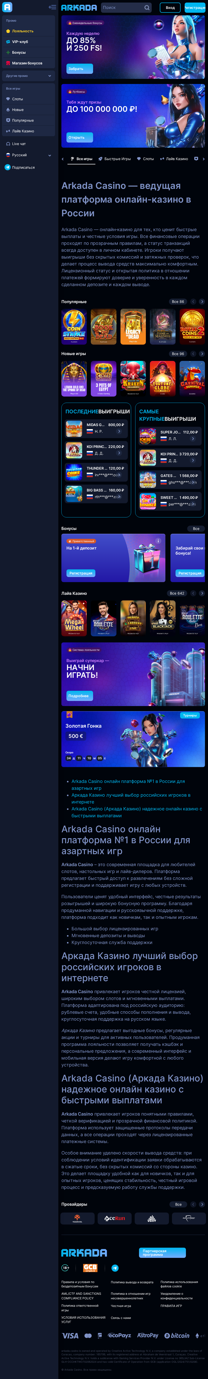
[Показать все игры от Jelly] (152, 1219)
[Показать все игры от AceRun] (115, 1219)
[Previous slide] (65, 159)
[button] (188, 71)
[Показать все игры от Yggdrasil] (77, 1219)
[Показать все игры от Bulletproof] (189, 1219)
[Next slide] (201, 159)
